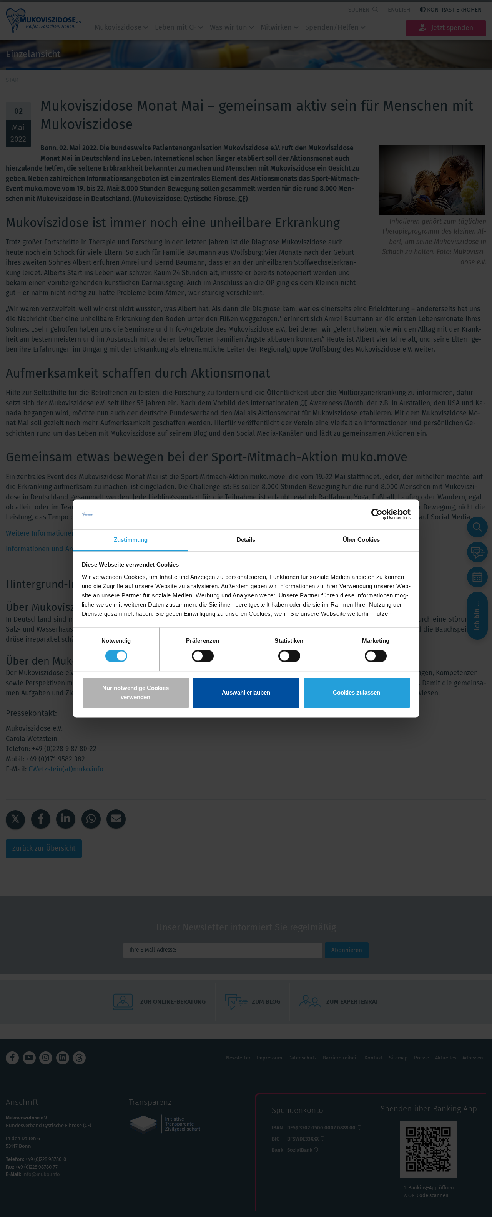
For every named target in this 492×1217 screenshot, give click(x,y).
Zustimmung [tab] (131, 539)
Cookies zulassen (356, 692)
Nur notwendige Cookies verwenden (135, 692)
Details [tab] (246, 539)
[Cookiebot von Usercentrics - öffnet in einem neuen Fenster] (377, 514)
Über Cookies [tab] (361, 539)
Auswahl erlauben (246, 692)
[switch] (203, 656)
